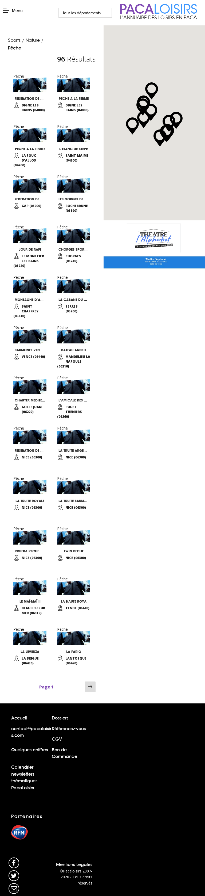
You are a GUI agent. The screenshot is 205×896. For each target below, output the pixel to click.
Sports (14, 40)
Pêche (14, 48)
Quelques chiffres (29, 750)
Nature (33, 40)
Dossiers (60, 718)
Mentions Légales (74, 864)
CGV (57, 739)
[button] (143, 119)
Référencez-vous (69, 729)
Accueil (19, 718)
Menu (17, 10)
